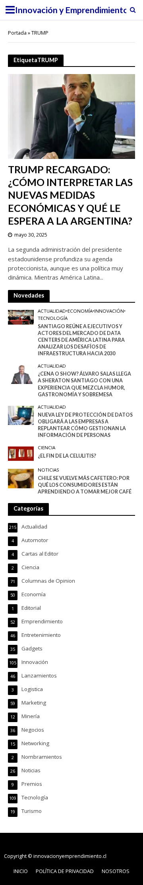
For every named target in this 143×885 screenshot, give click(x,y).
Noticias (48, 470)
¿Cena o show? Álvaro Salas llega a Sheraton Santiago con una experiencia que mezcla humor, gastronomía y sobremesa (84, 384)
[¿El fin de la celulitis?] (21, 453)
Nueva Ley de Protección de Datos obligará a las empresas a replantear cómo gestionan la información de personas (85, 425)
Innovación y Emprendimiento (71, 10)
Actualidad (52, 311)
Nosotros (115, 871)
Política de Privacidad (65, 871)
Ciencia (46, 447)
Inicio (21, 871)
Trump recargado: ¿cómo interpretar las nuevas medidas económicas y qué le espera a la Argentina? (70, 195)
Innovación (109, 311)
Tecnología (53, 318)
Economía (80, 311)
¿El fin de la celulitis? (67, 456)
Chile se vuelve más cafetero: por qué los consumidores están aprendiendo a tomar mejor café (84, 485)
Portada (17, 32)
